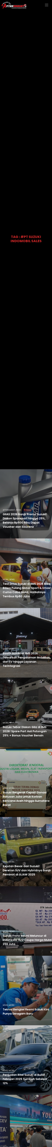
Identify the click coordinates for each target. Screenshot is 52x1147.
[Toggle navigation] (46, 5)
